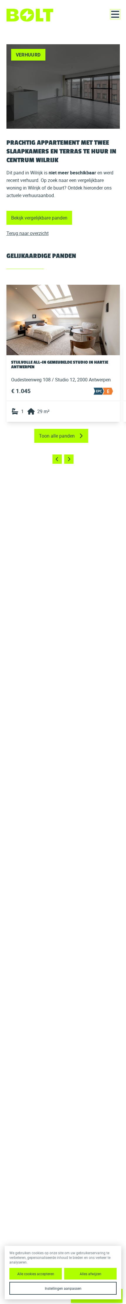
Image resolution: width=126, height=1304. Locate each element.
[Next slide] (69, 459)
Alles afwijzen (90, 1273)
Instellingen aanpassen (63, 1288)
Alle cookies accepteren (35, 1273)
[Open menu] (115, 14)
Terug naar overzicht (27, 233)
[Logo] (29, 15)
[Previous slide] (57, 459)
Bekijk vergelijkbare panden (39, 218)
